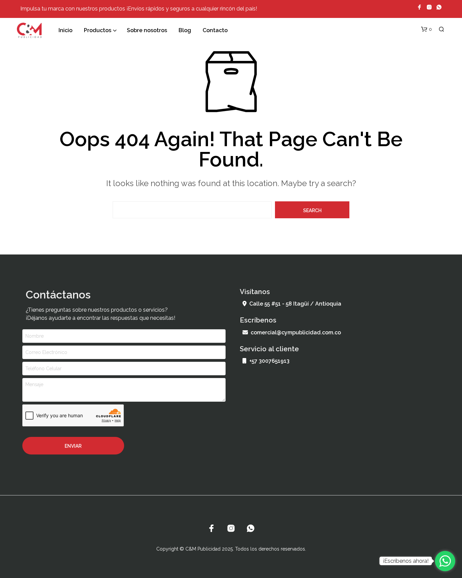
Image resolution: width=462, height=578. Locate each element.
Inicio (65, 30)
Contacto (215, 30)
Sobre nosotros (147, 30)
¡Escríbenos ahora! (406, 561)
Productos (97, 30)
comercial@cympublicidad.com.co (296, 332)
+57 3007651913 (269, 361)
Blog (185, 30)
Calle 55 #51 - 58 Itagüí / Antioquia (295, 304)
